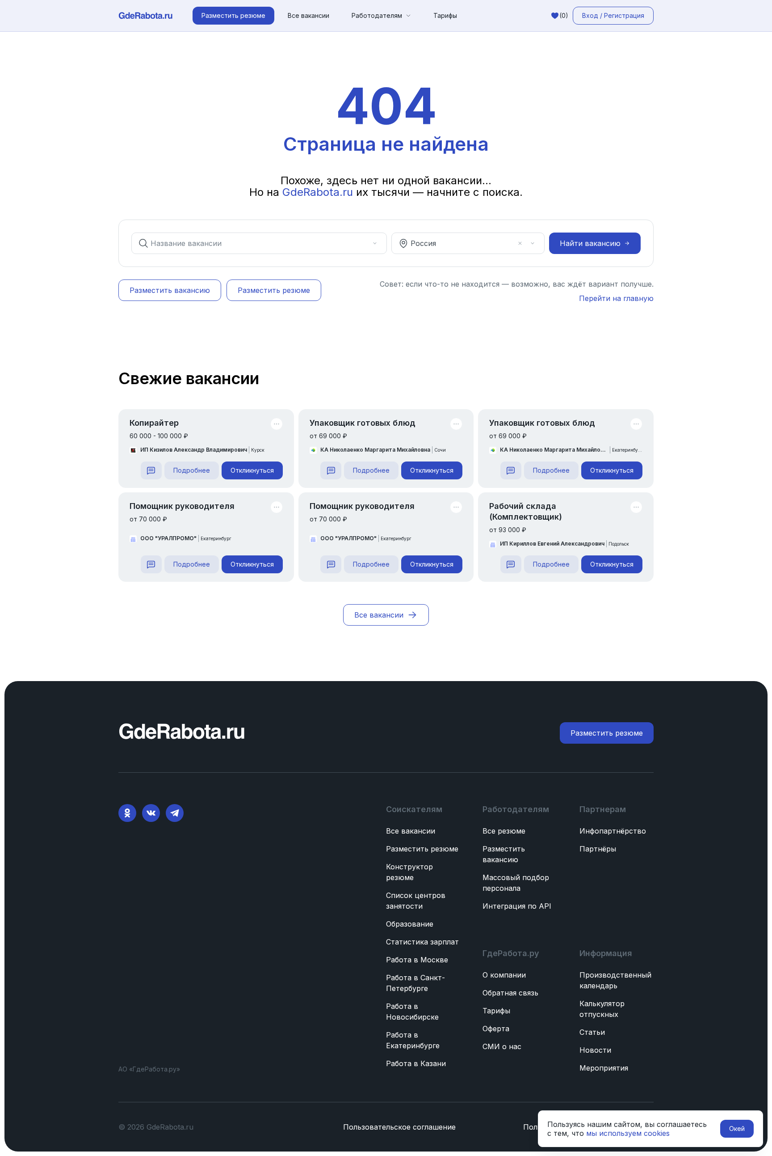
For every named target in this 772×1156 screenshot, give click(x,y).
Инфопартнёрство (612, 830)
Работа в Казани (416, 1063)
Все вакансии (308, 15)
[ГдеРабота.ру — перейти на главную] (145, 16)
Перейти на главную (616, 298)
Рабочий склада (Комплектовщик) (525, 511)
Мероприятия (603, 1067)
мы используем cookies (628, 1133)
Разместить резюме (422, 848)
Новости (595, 1050)
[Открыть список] (374, 243)
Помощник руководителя (182, 506)
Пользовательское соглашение (399, 1126)
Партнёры (597, 848)
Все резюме (503, 830)
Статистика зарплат (422, 941)
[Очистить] (362, 243)
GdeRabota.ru (317, 192)
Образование (409, 923)
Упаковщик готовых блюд (362, 423)
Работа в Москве (417, 959)
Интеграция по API (516, 906)
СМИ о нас (501, 1046)
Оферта (495, 1028)
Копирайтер (154, 423)
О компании (504, 974)
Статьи (592, 1032)
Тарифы (445, 15)
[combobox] (253, 243)
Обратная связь (510, 992)
